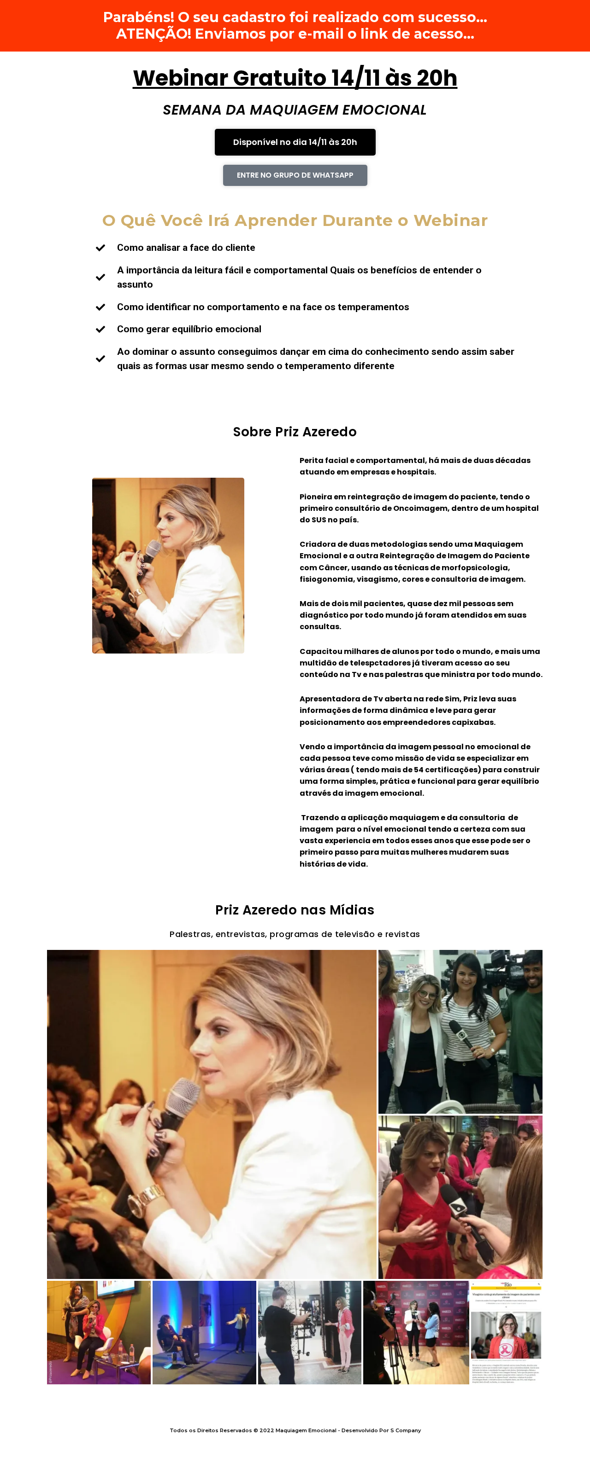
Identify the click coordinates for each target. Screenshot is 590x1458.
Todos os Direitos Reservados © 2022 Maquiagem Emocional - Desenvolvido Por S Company (295, 1430)
